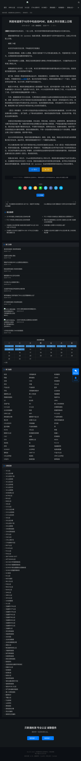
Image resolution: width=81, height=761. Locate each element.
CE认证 (56, 384)
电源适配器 (57, 449)
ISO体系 (44, 7)
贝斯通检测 (32, 374)
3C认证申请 (9, 484)
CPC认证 (8, 534)
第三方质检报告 (10, 692)
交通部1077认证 (11, 609)
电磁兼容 (57, 394)
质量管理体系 (58, 410)
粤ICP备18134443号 (40, 753)
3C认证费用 (9, 490)
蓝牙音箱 (6, 426)
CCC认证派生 (10, 515)
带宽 (55, 430)
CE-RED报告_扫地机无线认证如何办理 (18, 216)
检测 (5, 374)
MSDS (56, 439)
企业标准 (57, 390)
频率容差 (57, 459)
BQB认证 (8, 501)
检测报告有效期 (34, 433)
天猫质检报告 (10, 650)
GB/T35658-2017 (11, 556)
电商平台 (57, 397)
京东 (5, 384)
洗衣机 (6, 443)
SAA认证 (8, 592)
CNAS (56, 377)
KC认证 (8, 576)
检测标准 (8, 672)
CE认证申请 (7, 456)
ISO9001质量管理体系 (13, 570)
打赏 (47, 169)
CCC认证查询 (10, 512)
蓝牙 (55, 387)
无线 (5, 381)
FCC (30, 397)
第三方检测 (32, 394)
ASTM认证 (9, 495)
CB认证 (31, 430)
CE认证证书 (7, 423)
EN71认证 (9, 545)
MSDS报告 (9, 578)
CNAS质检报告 (10, 531)
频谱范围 (32, 459)
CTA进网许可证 (10, 542)
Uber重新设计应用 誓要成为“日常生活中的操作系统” (60, 204)
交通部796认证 (10, 617)
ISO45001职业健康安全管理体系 (16, 567)
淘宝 (30, 410)
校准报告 (57, 436)
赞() (53, 25)
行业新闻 (8, 700)
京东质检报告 (10, 631)
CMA (30, 381)
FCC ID (56, 443)
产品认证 (6, 387)
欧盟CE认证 (7, 433)
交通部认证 (9, 628)
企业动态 (8, 636)
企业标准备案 (8, 410)
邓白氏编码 (9, 711)
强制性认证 (7, 394)
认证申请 (32, 449)
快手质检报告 (10, 653)
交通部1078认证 (11, 612)
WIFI (30, 413)
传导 (5, 446)
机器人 (56, 433)
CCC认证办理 (10, 509)
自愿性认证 (32, 439)
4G (30, 404)
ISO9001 (7, 449)
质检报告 (52, 7)
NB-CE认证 (9, 581)
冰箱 (30, 436)
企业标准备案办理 (11, 642)
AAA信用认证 (10, 493)
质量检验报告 (8, 397)
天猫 (30, 384)
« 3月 (5, 362)
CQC (5, 436)
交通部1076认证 (11, 606)
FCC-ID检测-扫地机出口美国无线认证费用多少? (58, 216)
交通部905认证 (10, 625)
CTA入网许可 (35, 7)
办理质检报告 (58, 407)
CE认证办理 (9, 520)
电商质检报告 (10, 684)
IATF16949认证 (11, 559)
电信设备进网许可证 (12, 681)
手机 (5, 390)
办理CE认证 (32, 420)
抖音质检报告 (10, 656)
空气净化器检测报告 (12, 689)
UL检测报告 (9, 601)
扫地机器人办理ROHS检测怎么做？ (55, 225)
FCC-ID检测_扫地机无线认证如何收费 (18, 220)
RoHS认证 (9, 589)
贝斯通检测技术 (34, 390)
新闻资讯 (25, 12)
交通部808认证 (10, 620)
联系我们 (33, 738)
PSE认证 (8, 584)
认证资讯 (8, 703)
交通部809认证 (10, 623)
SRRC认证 (12, 7)
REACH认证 (9, 587)
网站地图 (51, 752)
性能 (5, 377)
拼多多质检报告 (10, 659)
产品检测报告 (33, 426)
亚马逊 (56, 423)
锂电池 (6, 452)
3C (5, 400)
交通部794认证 (10, 614)
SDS (5, 439)
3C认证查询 (9, 479)
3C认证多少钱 (10, 476)
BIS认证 (8, 498)
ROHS (6, 430)
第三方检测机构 (59, 404)
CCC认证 (20, 7)
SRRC (56, 400)
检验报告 (57, 381)
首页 (5, 7)
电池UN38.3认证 (11, 686)
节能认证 (8, 697)
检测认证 (8, 675)
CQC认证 (8, 537)
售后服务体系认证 (11, 648)
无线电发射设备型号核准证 (14, 664)
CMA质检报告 (10, 529)
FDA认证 (8, 553)
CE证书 (6, 459)
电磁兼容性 (57, 446)
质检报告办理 (8, 417)
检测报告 (61, 7)
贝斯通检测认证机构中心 (40, 3)
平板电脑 (32, 423)
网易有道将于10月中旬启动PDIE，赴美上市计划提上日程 (40, 21)
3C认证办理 (9, 473)
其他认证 (70, 7)
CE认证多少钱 (10, 523)
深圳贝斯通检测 (59, 420)
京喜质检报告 (10, 634)
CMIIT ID (32, 452)
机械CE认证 (9, 667)
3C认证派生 (9, 482)
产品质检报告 (58, 417)
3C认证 (27, 7)
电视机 (31, 456)
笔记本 (6, 420)
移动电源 (32, 446)
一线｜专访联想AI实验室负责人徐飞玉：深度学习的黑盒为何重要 (22, 205)
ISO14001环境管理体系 (13, 562)
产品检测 (32, 387)
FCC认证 (57, 413)
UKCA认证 (9, 598)
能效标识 (8, 695)
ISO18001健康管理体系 (13, 565)
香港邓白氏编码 (10, 714)
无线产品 (6, 404)
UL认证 (8, 603)
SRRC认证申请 (58, 456)
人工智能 (24, 79)
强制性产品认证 (34, 417)
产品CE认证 (58, 452)
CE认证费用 (9, 526)
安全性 (31, 400)
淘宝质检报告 (10, 678)
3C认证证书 (9, 487)
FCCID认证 (9, 548)
